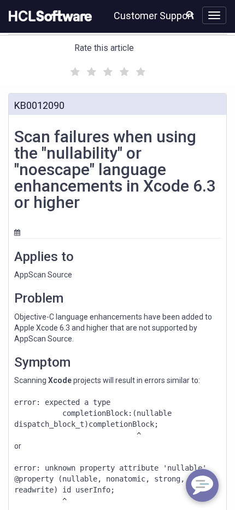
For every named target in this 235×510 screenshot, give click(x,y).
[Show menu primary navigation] (214, 15)
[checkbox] (73, 69)
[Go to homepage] (48, 16)
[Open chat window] (202, 485)
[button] (190, 14)
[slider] (106, 70)
